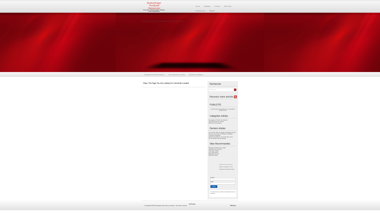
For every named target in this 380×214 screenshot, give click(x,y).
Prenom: (212, 177)
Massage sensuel (214, 153)
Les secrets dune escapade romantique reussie (222, 132)
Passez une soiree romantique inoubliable (221, 134)
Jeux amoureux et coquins (216, 121)
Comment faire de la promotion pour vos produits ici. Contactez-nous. (222, 109)
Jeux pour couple (213, 150)
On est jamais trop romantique (217, 138)
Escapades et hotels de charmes (218, 120)
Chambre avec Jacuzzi (215, 149)
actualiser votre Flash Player (157, 21)
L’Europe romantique (214, 135)
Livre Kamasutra (213, 152)
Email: (211, 181)
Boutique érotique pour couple (217, 148)
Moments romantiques (215, 123)
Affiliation (233, 205)
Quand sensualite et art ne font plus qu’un (221, 137)
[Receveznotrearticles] (223, 97)
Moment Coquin (213, 155)
